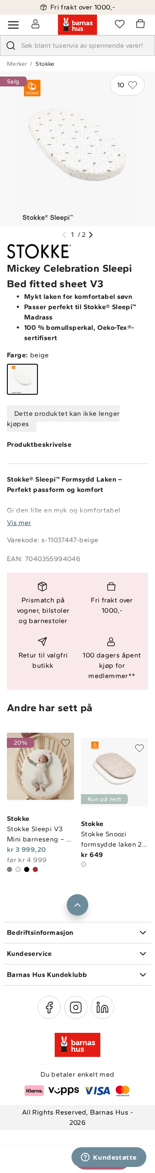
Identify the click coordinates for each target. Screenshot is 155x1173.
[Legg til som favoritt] (65, 743)
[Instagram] (75, 1007)
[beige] (22, 379)
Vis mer (19, 523)
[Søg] (10, 45)
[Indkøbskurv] (141, 25)
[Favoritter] (119, 23)
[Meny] (13, 25)
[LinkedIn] (102, 1007)
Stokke (44, 64)
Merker (17, 64)
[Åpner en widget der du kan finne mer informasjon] (108, 1158)
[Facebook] (49, 1007)
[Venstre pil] (64, 235)
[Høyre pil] (91, 235)
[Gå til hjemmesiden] (77, 25)
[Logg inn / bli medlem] (35, 23)
